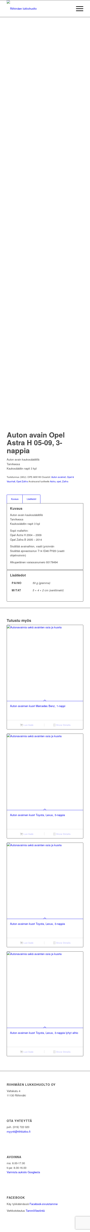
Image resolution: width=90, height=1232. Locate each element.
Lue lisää (28, 724)
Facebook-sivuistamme (44, 1204)
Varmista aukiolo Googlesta (23, 1172)
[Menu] (77, 8)
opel (59, 481)
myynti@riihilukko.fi (19, 1131)
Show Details (63, 724)
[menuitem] (77, 8)
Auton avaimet (58, 477)
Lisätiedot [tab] (31, 499)
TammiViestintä (35, 1211)
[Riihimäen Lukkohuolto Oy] (37, 8)
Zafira (65, 481)
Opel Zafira (22, 481)
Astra (52, 481)
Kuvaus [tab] (14, 499)
